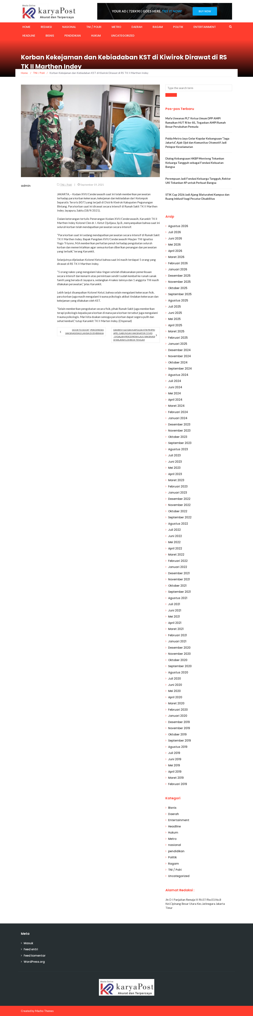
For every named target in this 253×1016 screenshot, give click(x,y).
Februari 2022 (178, 561)
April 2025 (175, 325)
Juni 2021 (174, 610)
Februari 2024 (178, 412)
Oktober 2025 (177, 288)
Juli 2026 (174, 232)
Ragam (158, 27)
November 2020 (179, 654)
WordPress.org (34, 962)
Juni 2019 (174, 759)
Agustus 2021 (177, 598)
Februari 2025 (178, 338)
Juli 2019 (174, 753)
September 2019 (179, 740)
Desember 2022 (179, 499)
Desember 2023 (179, 424)
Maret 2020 (176, 703)
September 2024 (180, 368)
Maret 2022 (176, 554)
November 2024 (179, 356)
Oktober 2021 (177, 586)
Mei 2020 (174, 691)
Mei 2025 (174, 319)
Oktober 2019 (177, 734)
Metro (116, 27)
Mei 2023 (174, 468)
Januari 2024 (177, 418)
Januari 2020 (177, 716)
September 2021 (179, 592)
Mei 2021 (174, 616)
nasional (69, 27)
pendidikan (72, 36)
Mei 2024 (174, 393)
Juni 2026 (175, 238)
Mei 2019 (174, 765)
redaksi (46, 27)
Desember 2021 (179, 573)
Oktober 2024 (178, 362)
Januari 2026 (177, 269)
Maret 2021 (176, 629)
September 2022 (180, 517)
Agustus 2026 (178, 226)
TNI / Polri (93, 27)
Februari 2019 (177, 784)
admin (26, 186)
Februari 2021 (177, 635)
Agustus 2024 (178, 375)
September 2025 (180, 294)
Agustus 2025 (178, 300)
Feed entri (31, 949)
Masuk (28, 943)
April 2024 (175, 400)
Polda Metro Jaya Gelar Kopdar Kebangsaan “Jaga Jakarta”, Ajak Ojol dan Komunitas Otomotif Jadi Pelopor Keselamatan (197, 142)
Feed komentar (35, 956)
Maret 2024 (176, 406)
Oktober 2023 (177, 437)
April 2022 (175, 548)
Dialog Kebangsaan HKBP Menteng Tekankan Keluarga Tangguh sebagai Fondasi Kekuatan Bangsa (194, 162)
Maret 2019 (176, 778)
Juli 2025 (174, 307)
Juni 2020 (175, 685)
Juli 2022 (174, 530)
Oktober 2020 (177, 660)
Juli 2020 (174, 678)
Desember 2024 (179, 350)
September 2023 (180, 443)
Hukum (96, 36)
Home (26, 27)
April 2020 (175, 697)
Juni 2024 (175, 387)
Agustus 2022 (178, 524)
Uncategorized (122, 36)
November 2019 (179, 728)
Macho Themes (44, 1010)
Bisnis (50, 36)
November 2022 (179, 505)
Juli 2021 (174, 604)
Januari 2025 (177, 344)
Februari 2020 (178, 710)
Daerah (137, 27)
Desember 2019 (179, 722)
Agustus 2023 (178, 449)
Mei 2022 (174, 542)
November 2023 (179, 430)
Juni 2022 (175, 536)
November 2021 (179, 579)
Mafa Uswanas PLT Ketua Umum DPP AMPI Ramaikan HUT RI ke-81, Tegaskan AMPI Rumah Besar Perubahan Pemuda (195, 122)
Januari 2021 (177, 641)
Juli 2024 (174, 381)
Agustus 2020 (178, 672)
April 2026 (175, 251)
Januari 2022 (177, 567)
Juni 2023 (175, 462)
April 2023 (175, 474)
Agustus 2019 (177, 747)
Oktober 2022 (177, 511)
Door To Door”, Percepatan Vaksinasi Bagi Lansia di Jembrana (84, 331)
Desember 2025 (179, 276)
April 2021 (174, 623)
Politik (178, 27)
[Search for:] (198, 88)
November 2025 (179, 282)
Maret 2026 (176, 257)
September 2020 (180, 666)
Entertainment (205, 27)
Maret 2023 (176, 480)
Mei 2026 (174, 245)
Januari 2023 (177, 492)
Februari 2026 (178, 263)
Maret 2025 (176, 331)
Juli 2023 (174, 455)
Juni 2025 (175, 313)
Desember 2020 (179, 648)
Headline (28, 36)
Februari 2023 (178, 486)
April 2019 (175, 772)
